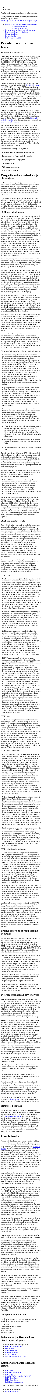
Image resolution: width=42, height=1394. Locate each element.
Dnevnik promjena (11, 1352)
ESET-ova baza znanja (13, 1372)
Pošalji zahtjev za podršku (14, 1382)
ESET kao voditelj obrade (18, 26)
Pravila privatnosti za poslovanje (26, 21)
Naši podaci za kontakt (13, 38)
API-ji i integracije (11, 1354)
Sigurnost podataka (11, 34)
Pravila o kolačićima (12, 1391)
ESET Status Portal (11, 1378)
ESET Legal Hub (7, 21)
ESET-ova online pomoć (13, 1346)
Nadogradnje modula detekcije (15, 1356)
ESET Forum (9, 1374)
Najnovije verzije (11, 1350)
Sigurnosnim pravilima (13, 1116)
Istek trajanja (9, 1348)
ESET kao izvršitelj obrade (18, 28)
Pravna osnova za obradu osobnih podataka (20, 30)
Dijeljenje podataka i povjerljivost (16, 32)
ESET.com (9, 1370)
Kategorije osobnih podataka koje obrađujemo (21, 24)
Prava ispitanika (10, 36)
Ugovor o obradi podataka (10, 122)
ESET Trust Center (11, 1380)
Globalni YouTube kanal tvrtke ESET (18, 1376)
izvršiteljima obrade (14, 1099)
